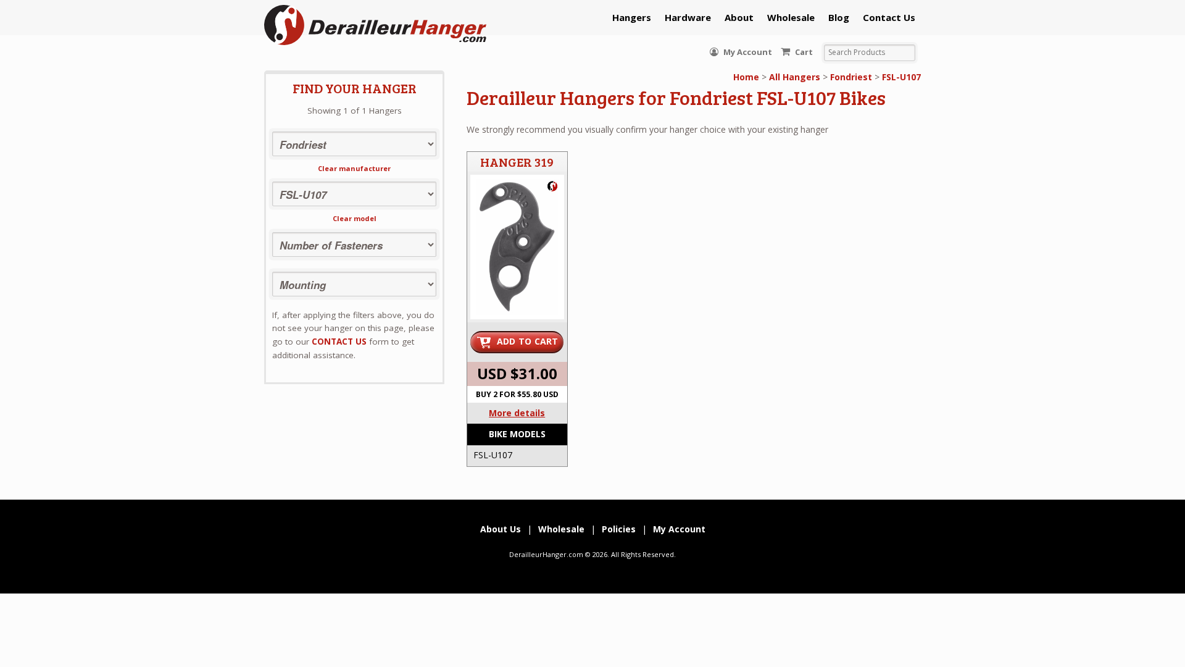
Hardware (688, 17)
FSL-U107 (901, 77)
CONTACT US (339, 341)
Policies (619, 529)
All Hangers (794, 77)
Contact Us (889, 17)
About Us (500, 529)
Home (746, 77)
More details (517, 413)
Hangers (631, 17)
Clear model (354, 218)
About (739, 17)
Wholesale (791, 17)
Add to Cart (528, 341)
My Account (746, 51)
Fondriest (851, 77)
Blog (838, 17)
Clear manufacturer (354, 168)
